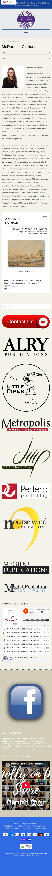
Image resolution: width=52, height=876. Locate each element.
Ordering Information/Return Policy (17, 826)
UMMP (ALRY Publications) (19, 853)
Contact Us (26, 828)
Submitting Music (40, 828)
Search (15, 823)
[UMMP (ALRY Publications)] (26, 27)
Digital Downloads (29, 823)
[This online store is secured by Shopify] (26, 848)
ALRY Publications (11, 286)
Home (3, 41)
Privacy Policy (39, 826)
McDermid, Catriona (13, 41)
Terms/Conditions (11, 828)
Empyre (36, 855)
